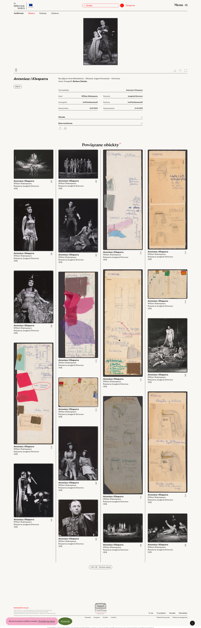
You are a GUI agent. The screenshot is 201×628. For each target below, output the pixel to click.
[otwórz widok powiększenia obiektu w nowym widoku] (100, 41)
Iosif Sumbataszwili (90, 102)
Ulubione (55, 13)
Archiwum (18, 13)
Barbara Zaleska (80, 81)
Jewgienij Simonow (135, 96)
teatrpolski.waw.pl (21, 608)
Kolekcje (42, 13)
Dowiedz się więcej (47, 621)
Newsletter (183, 613)
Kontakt (172, 613)
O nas (151, 613)
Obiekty (31, 13)
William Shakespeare (90, 96)
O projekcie (161, 613)
